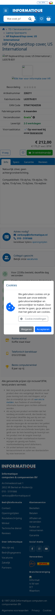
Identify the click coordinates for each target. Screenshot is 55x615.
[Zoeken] (30, 19)
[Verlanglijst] (41, 19)
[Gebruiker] (34, 19)
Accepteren (43, 329)
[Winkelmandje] (48, 19)
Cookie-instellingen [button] (35, 318)
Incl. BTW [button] (42, 3)
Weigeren (26, 329)
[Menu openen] (6, 11)
